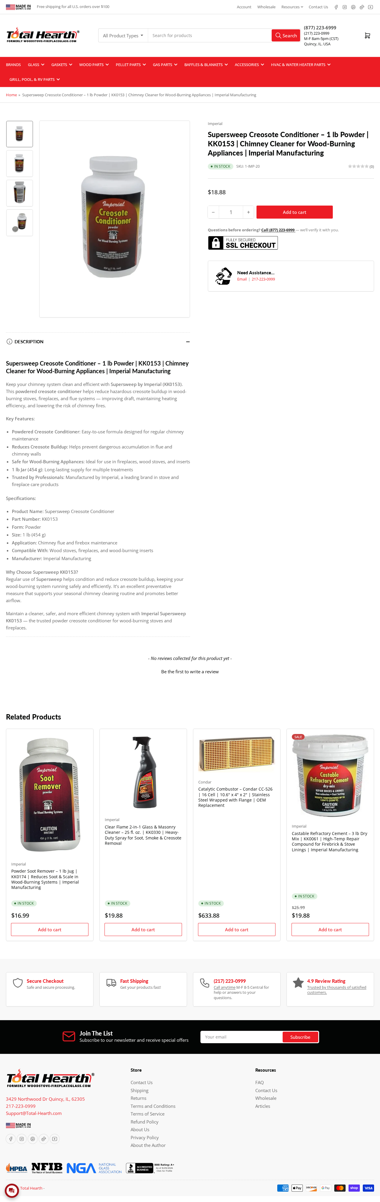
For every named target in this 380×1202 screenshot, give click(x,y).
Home (11, 94)
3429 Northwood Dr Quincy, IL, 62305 (45, 1099)
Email (242, 279)
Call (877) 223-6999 (278, 230)
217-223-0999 (263, 279)
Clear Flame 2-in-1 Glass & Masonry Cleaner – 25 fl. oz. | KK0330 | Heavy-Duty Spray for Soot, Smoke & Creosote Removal (143, 835)
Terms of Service (147, 1114)
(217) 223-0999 (316, 33)
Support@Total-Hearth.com (34, 1113)
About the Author (148, 1145)
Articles (262, 1106)
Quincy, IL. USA (317, 44)
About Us (140, 1129)
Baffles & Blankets (203, 64)
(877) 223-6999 (320, 28)
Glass (33, 64)
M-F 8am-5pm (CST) (321, 38)
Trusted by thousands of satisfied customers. (336, 990)
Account (244, 6)
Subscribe (300, 1037)
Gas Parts (162, 64)
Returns (138, 1098)
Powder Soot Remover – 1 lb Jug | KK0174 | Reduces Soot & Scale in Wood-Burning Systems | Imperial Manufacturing (45, 879)
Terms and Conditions (153, 1106)
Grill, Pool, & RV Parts (32, 79)
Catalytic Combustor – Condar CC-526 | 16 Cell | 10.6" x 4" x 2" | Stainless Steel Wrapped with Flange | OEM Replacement (235, 797)
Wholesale (266, 6)
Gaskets (59, 64)
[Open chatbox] (12, 1191)
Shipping (139, 1090)
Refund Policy (145, 1122)
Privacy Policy (145, 1137)
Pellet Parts (128, 64)
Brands (13, 64)
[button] (190, 671)
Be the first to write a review (190, 671)
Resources (290, 6)
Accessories (247, 64)
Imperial (215, 123)
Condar (204, 782)
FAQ (259, 1082)
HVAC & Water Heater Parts (298, 64)
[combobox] (224, 35)
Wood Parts (91, 64)
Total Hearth (31, 1188)
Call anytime (224, 987)
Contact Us (318, 6)
